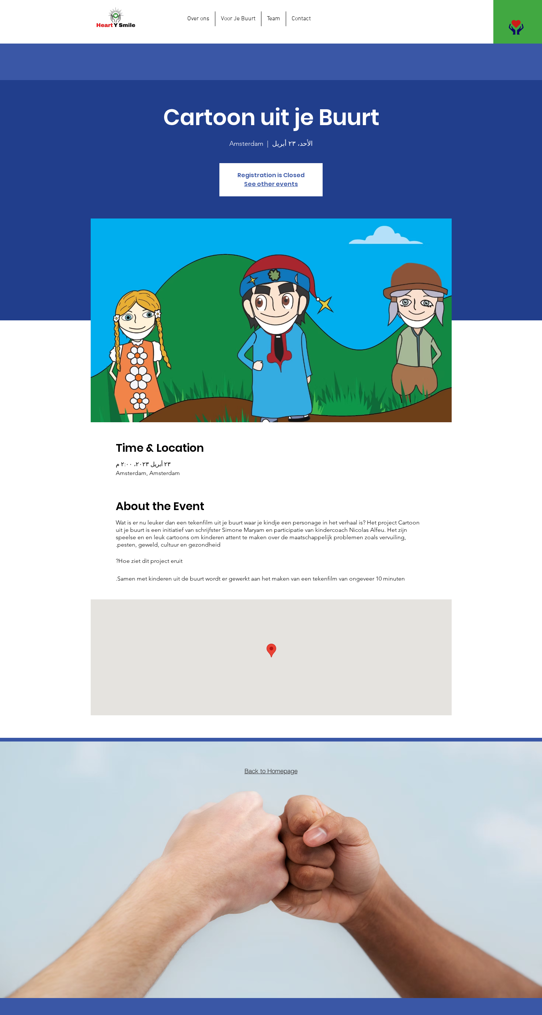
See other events (271, 184)
